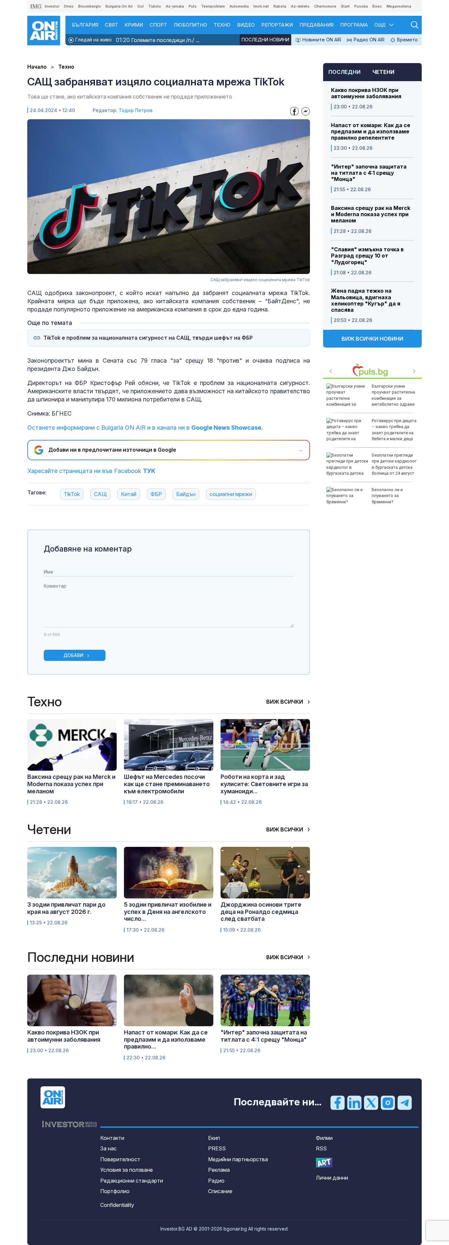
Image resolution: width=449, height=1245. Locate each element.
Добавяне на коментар (88, 549)
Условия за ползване (126, 1169)
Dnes (69, 6)
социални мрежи (231, 494)
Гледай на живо (93, 39)
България (85, 25)
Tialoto (154, 6)
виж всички (285, 701)
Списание (220, 1191)
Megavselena (399, 6)
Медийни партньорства (238, 1159)
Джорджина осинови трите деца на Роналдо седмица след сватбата (261, 911)
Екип (214, 1138)
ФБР (156, 494)
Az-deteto (300, 6)
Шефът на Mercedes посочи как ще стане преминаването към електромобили (167, 783)
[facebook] (337, 1102)
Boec (377, 6)
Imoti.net (261, 6)
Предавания (316, 25)
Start (345, 6)
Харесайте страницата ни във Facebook (91, 470)
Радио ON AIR (368, 39)
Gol (140, 6)
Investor (52, 6)
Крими (134, 25)
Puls (193, 6)
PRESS (217, 1148)
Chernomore (325, 6)
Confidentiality (117, 1205)
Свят (111, 25)
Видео (246, 25)
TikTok (72, 494)
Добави (73, 655)
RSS (321, 1148)
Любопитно (190, 25)
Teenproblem (213, 6)
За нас (108, 1148)
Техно (222, 25)
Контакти (112, 1138)
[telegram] (404, 1102)
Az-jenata (175, 6)
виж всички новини (372, 338)
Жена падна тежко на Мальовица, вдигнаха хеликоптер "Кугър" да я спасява (365, 300)
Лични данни (332, 1177)
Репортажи (277, 25)
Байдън (186, 494)
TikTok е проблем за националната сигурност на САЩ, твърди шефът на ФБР (148, 338)
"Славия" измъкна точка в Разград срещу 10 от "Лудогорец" (367, 255)
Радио (216, 1180)
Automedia (239, 6)
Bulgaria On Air (119, 6)
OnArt (324, 1162)
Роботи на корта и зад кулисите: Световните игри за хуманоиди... (264, 783)
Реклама (219, 1169)
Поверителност (120, 1159)
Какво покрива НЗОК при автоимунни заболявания (366, 93)
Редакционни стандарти (131, 1180)
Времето (407, 39)
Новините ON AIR (321, 39)
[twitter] (371, 1102)
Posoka (361, 6)
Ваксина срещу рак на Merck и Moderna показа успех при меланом (370, 214)
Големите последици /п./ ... (158, 39)
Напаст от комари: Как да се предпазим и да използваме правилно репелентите (370, 131)
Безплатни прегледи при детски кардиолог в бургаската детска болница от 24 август (394, 464)
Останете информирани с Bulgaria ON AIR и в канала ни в (145, 427)
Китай (128, 494)
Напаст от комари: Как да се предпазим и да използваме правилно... (166, 1039)
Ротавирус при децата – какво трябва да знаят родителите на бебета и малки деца (394, 429)
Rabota (279, 6)
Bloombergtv (89, 6)
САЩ (100, 494)
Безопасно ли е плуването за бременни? (387, 495)
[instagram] (388, 1102)
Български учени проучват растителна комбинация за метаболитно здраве (393, 395)
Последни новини (265, 39)
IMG (36, 6)
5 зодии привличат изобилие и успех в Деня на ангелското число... (167, 911)
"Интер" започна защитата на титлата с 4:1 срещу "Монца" (369, 173)
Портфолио (115, 1191)
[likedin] (354, 1102)
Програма (354, 25)
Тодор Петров (136, 110)
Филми (324, 1138)
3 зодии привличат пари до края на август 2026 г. (66, 908)
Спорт (158, 25)
